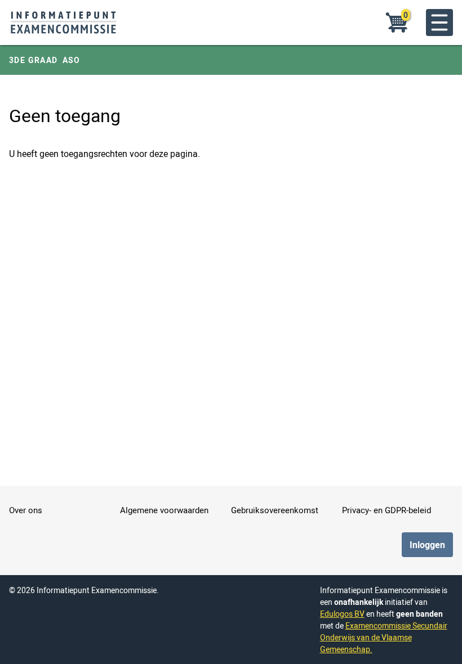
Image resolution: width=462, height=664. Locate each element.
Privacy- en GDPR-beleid (386, 509)
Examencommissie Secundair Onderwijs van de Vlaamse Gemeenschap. (383, 637)
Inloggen (427, 545)
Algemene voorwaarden (164, 509)
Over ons (25, 509)
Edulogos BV (342, 613)
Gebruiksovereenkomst (274, 509)
